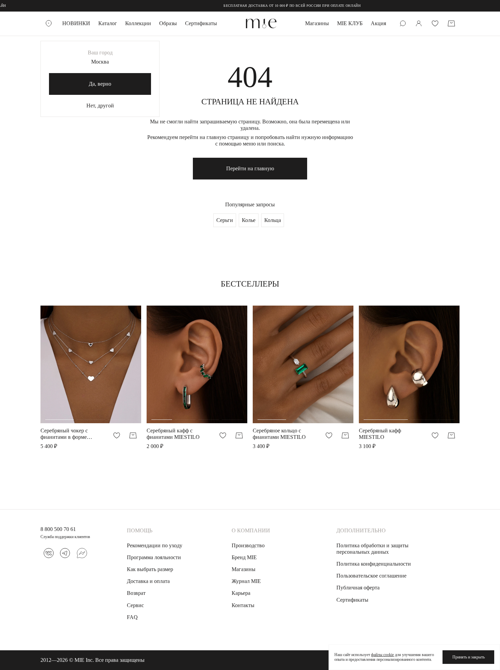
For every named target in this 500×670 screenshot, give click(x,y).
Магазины (317, 23)
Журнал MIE (246, 581)
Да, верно (100, 84)
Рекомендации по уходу (154, 545)
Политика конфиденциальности (373, 564)
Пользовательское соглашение (371, 576)
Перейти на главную (250, 168)
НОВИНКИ (76, 23)
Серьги (224, 220)
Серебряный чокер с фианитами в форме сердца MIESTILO (64, 434)
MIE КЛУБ (350, 23)
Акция (378, 23)
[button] (59, 368)
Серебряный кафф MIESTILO (380, 434)
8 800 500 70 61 (58, 529)
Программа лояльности (154, 557)
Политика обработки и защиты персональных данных (372, 549)
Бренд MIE (244, 557)
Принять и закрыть (468, 657)
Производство (248, 545)
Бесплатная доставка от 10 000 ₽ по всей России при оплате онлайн (279, 5)
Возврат (136, 593)
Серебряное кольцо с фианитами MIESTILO (279, 434)
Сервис (135, 605)
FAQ (132, 617)
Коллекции (138, 23)
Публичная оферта (358, 587)
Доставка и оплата (148, 581)
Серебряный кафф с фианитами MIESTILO (173, 434)
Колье (248, 220)
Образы (168, 23)
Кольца (272, 220)
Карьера (241, 593)
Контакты (243, 605)
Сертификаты (201, 23)
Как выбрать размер (150, 569)
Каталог (107, 23)
